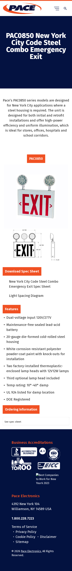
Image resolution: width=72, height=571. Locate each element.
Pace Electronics (31, 551)
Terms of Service (24, 527)
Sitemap (22, 542)
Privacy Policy (26, 532)
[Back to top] (66, 556)
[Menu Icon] (56, 8)
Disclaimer (48, 537)
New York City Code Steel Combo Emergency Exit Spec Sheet (33, 284)
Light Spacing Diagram (26, 296)
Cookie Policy (25, 537)
